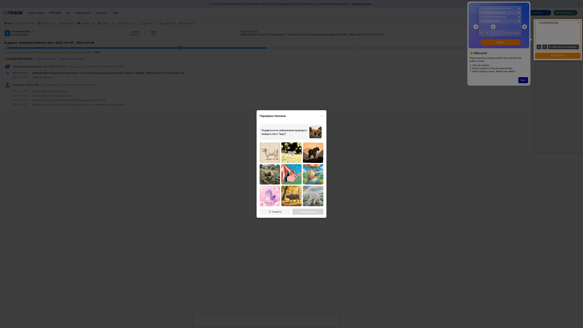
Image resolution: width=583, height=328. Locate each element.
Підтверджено (308, 211)
